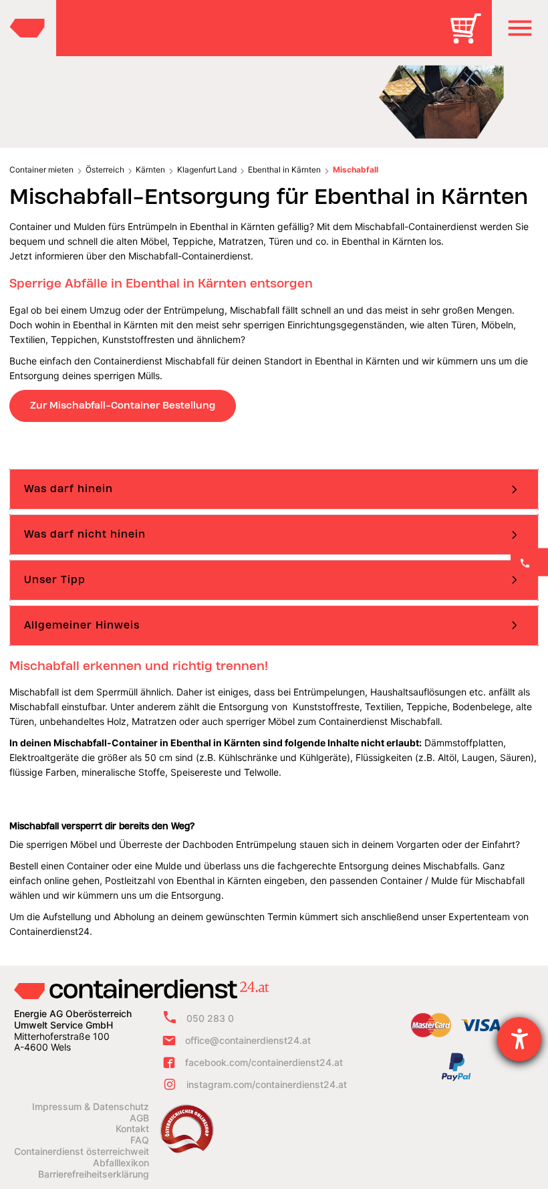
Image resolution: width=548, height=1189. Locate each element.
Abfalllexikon (121, 1163)
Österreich (105, 170)
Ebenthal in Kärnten (284, 170)
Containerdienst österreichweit (81, 1151)
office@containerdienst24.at (248, 1040)
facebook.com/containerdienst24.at (264, 1062)
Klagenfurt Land (207, 170)
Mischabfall (355, 170)
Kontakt (132, 1128)
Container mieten (41, 170)
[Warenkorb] (470, 37)
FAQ (139, 1140)
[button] (520, 28)
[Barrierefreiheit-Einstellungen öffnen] (519, 1039)
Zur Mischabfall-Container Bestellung (122, 405)
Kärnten (150, 170)
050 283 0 (210, 1018)
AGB (139, 1118)
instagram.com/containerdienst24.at (266, 1084)
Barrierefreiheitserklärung (93, 1174)
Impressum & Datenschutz (90, 1106)
